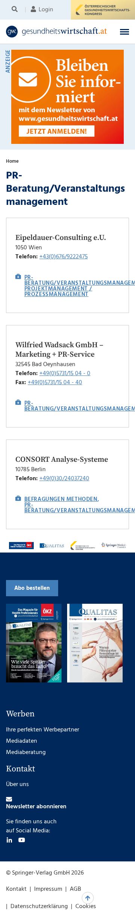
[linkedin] (9, 840)
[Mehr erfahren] (21, 546)
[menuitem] (16, 9)
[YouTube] (22, 840)
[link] (56, 32)
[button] (124, 32)
